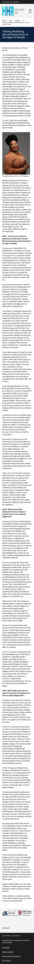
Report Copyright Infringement (11, 956)
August (17, 20)
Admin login (5, 928)
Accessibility (6, 947)
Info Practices (6, 960)
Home (4, 20)
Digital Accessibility (8, 952)
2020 (10, 20)
